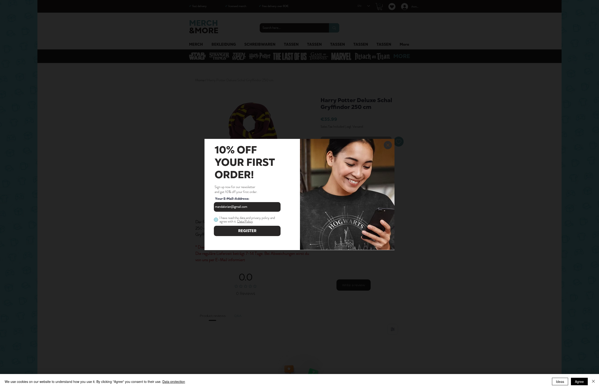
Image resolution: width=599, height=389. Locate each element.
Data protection (173, 381)
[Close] (593, 381)
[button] (388, 145)
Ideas (560, 381)
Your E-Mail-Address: (232, 198)
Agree (579, 381)
